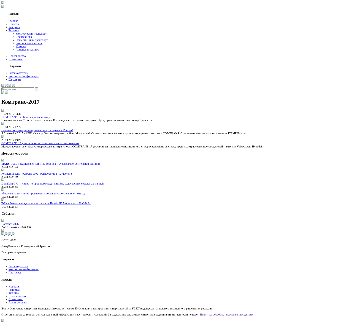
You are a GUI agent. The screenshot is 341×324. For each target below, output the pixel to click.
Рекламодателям (18, 72)
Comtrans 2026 (10, 223)
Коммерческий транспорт (31, 33)
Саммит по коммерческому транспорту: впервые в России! (37, 130)
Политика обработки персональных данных (226, 314)
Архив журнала (18, 302)
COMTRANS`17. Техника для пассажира (26, 117)
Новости (14, 24)
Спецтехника (24, 36)
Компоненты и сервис (29, 43)
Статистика (16, 59)
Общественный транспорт (32, 39)
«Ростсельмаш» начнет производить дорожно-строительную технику (43, 193)
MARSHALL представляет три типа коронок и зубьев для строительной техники (50, 163)
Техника (14, 30)
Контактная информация (24, 76)
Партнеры (15, 79)
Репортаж (14, 27)
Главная (13, 20)
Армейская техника (27, 49)
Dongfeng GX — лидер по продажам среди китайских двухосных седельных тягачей (52, 183)
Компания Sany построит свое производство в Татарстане (36, 173)
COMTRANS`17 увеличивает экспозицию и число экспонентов (40, 143)
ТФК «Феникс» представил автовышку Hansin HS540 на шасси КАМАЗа (46, 203)
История (21, 46)
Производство (17, 55)
